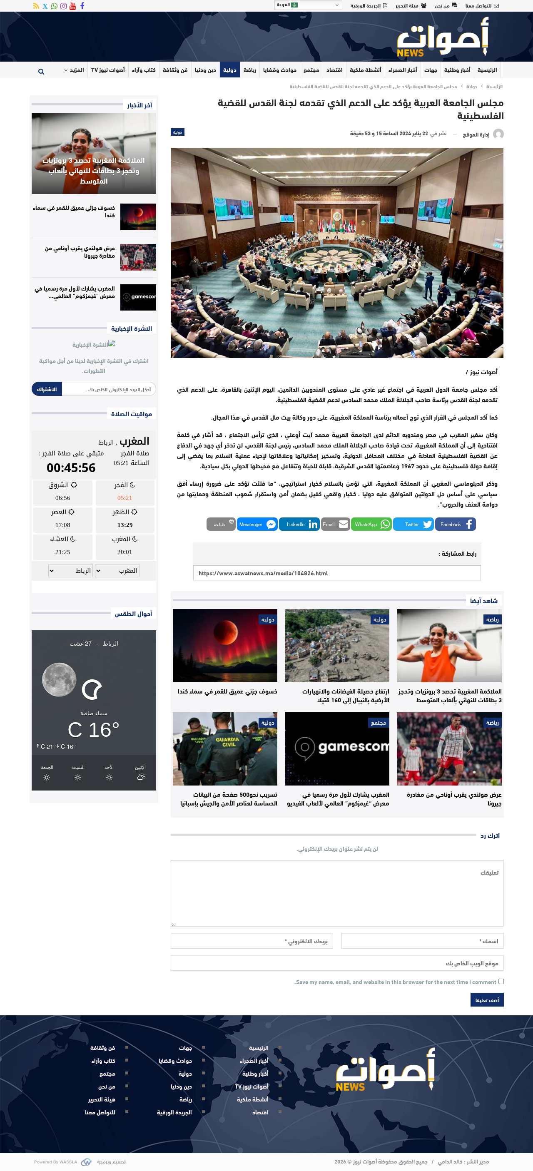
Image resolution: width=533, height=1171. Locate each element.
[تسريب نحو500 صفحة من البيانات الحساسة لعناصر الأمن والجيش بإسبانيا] (225, 749)
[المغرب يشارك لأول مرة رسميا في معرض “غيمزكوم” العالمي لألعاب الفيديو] (337, 749)
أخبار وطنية (457, 69)
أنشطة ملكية (365, 69)
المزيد (77, 69)
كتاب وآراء (144, 69)
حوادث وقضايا (279, 69)
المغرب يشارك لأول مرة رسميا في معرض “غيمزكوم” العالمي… (75, 292)
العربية (284, 4)
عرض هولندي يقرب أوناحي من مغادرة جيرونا (80, 251)
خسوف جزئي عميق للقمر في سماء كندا (74, 211)
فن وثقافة (175, 69)
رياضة (250, 69)
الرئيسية (487, 69)
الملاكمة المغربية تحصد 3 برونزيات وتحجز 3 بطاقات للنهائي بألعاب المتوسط (93, 169)
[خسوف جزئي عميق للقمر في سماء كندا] (225, 645)
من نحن (442, 5)
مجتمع (311, 69)
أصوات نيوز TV (108, 69)
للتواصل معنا (478, 5)
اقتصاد (334, 69)
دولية (230, 69)
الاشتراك (47, 389)
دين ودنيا (205, 69)
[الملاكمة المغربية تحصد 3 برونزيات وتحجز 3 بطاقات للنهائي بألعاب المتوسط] (449, 645)
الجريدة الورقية (366, 5)
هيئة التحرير (407, 5)
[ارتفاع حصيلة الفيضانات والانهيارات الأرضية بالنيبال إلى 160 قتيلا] (337, 645)
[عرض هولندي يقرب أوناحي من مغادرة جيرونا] (449, 749)
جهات (430, 69)
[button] (455, 524)
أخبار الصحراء (403, 69)
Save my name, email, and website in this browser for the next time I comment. (395, 982)
